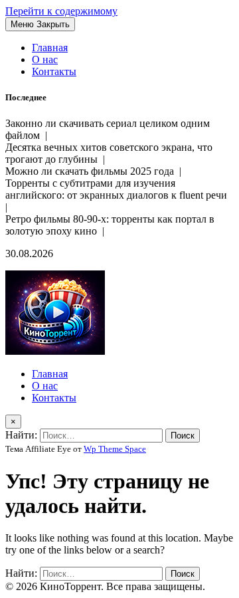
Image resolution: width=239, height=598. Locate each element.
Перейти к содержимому (61, 11)
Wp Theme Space (115, 449)
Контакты (54, 71)
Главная (50, 47)
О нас (45, 59)
